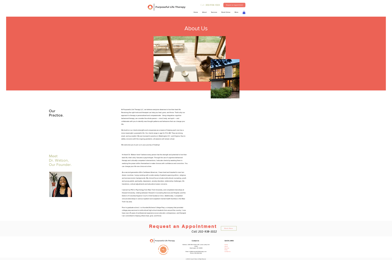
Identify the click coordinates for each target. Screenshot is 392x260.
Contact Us (227, 251)
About (226, 246)
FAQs (226, 250)
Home (226, 244)
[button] (234, 5)
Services (226, 248)
